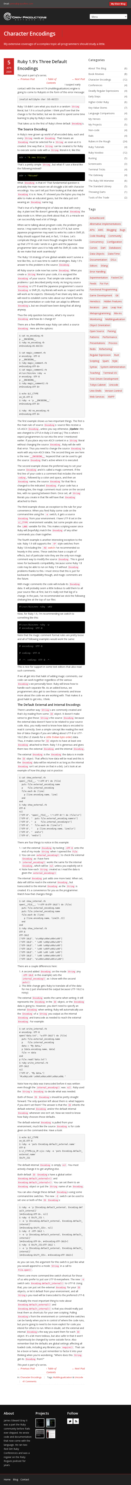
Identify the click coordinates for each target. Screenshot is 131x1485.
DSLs (113, 259)
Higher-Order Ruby (98, 102)
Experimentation (99, 277)
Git (117, 295)
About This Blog (97, 68)
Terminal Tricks (96, 169)
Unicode (79, 1377)
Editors (93, 265)
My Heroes (94, 119)
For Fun (104, 283)
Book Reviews (96, 74)
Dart (103, 247)
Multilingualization (62, 1377)
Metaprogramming (100, 313)
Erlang (104, 265)
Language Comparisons (101, 113)
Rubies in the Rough (99, 141)
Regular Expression (100, 355)
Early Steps (94, 96)
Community (114, 235)
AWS (100, 229)
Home (7, 1479)
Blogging (111, 229)
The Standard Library (99, 186)
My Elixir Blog (118, 3)
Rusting (92, 158)
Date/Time (114, 253)
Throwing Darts (97, 192)
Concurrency (97, 241)
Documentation (98, 259)
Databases (115, 247)
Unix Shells (95, 390)
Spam (106, 361)
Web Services (97, 396)
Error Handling (97, 271)
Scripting (94, 361)
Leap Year (116, 307)
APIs (92, 229)
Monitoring (96, 319)
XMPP (111, 396)
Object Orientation (100, 325)
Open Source (97, 331)
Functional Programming (103, 289)
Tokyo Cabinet (98, 384)
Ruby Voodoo (95, 152)
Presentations (97, 343)
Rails (90, 135)
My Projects (95, 124)
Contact (24, 1479)
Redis (93, 349)
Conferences (95, 85)
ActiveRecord (97, 218)
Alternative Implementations (105, 224)
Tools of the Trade (98, 197)
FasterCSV (116, 277)
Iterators (94, 307)
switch (49, 547)
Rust (116, 355)
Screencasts (95, 163)
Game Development (101, 295)
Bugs (122, 229)
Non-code (93, 130)
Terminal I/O (110, 372)
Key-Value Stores (97, 107)
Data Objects (97, 253)
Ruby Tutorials (96, 147)
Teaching (95, 372)
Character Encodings (29, 33)
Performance (110, 337)
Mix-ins (118, 313)
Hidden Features (113, 301)
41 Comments (30, 1381)
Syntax (93, 366)
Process (112, 343)
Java (105, 307)
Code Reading (97, 235)
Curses (93, 247)
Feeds (93, 283)
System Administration (112, 366)
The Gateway (95, 175)
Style (115, 361)
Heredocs (95, 301)
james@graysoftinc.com (21, 3)
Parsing (111, 331)
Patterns (94, 337)
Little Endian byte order (58, 737)
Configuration (114, 241)
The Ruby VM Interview (101, 180)
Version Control (113, 390)
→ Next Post (78, 79)
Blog (15, 1479)
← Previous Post (26, 79)
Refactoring (105, 349)
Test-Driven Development (104, 378)
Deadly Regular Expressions (103, 90)
